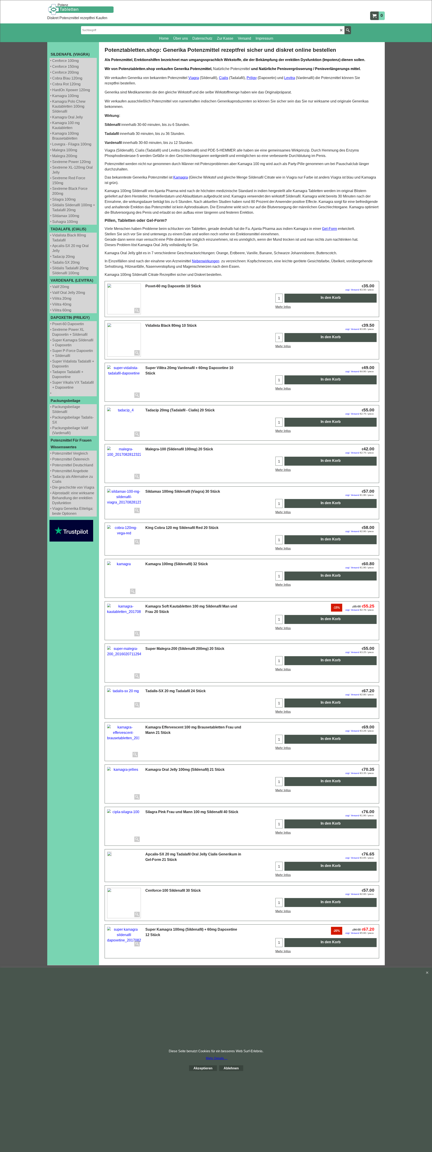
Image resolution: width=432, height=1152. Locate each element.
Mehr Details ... (216, 1058)
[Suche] (347, 30)
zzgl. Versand (352, 289)
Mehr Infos (283, 306)
